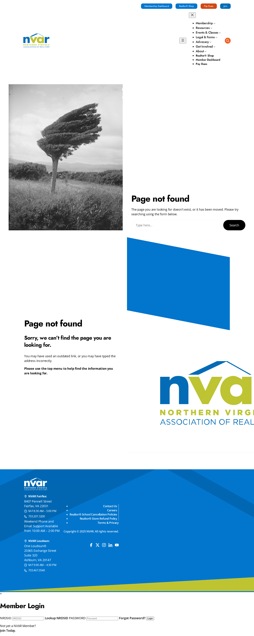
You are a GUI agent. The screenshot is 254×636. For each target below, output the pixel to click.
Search (234, 225)
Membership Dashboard (156, 6)
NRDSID (5, 618)
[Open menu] (182, 40)
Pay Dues (208, 6)
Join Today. (8, 630)
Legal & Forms (205, 37)
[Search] (228, 41)
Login (150, 618)
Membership (204, 23)
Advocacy (202, 42)
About (200, 51)
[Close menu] (192, 15)
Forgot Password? (132, 618)
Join (225, 6)
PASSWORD (77, 618)
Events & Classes (207, 32)
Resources (203, 28)
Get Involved (204, 46)
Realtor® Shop (186, 6)
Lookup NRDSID (56, 618)
